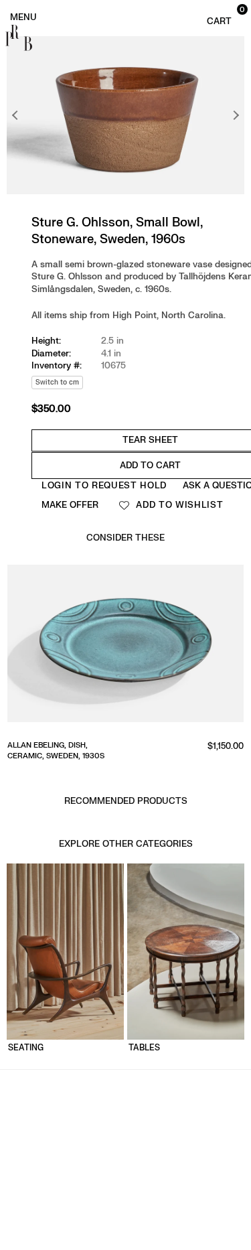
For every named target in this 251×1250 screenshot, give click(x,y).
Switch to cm (57, 382)
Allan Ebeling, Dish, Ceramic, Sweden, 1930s (55, 750)
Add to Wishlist (178, 504)
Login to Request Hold (104, 485)
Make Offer (69, 504)
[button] (224, 16)
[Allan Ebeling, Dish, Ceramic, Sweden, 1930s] (125, 647)
